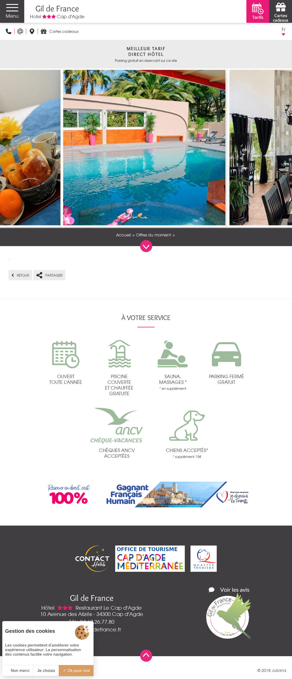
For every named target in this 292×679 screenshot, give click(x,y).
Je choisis (46, 670)
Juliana (279, 670)
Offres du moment (153, 235)
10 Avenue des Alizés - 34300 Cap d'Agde (91, 614)
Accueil (123, 235)
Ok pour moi (78, 670)
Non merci (19, 670)
